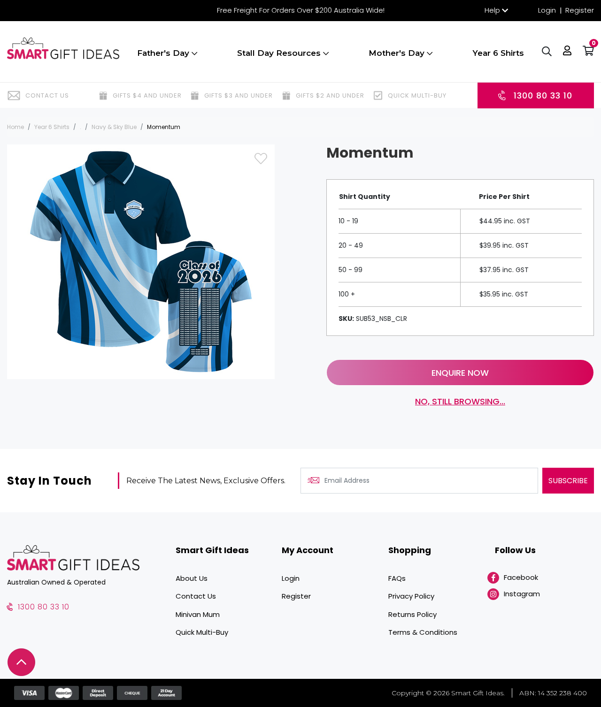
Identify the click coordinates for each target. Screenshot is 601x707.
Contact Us (196, 596)
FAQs (397, 578)
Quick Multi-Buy (202, 632)
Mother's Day (398, 53)
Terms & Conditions (422, 632)
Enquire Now (460, 373)
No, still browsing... (460, 401)
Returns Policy (412, 614)
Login (547, 10)
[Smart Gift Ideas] (63, 48)
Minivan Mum (198, 614)
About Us (192, 578)
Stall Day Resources (280, 53)
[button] (567, 51)
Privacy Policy (411, 596)
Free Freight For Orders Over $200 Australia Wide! (301, 10)
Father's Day (164, 53)
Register (579, 10)
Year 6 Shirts (498, 53)
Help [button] (492, 10)
